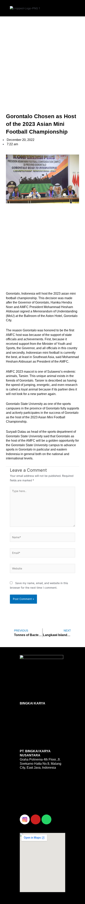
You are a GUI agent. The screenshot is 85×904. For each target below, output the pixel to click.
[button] (59, 7)
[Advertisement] (42, 60)
